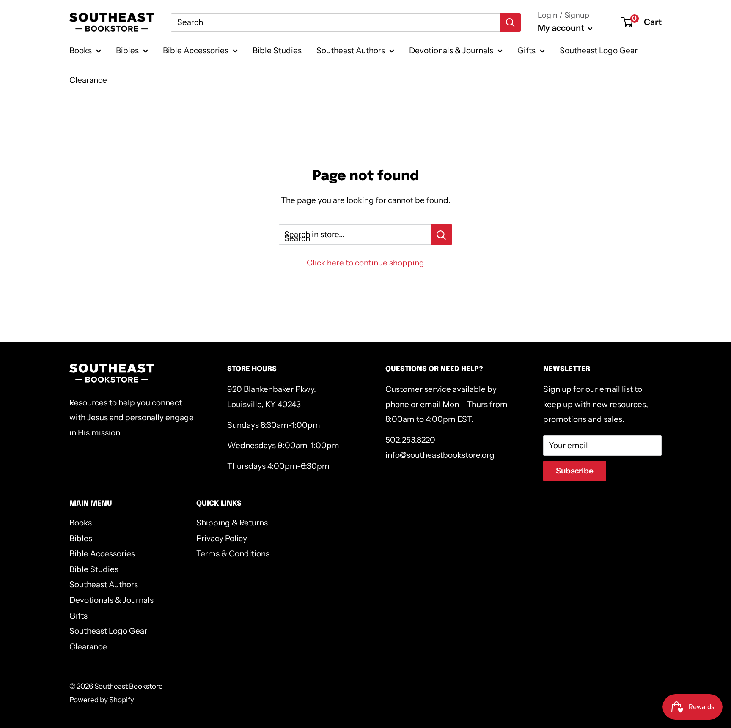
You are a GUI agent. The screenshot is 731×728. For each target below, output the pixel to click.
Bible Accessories (195, 50)
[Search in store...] (441, 234)
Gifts (526, 50)
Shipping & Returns (232, 523)
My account (562, 28)
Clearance (88, 80)
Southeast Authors (350, 50)
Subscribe (575, 471)
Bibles (127, 50)
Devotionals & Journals (451, 50)
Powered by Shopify (101, 699)
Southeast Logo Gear (599, 50)
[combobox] (335, 22)
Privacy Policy (221, 538)
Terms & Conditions (232, 553)
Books (80, 50)
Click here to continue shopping (365, 263)
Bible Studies (277, 50)
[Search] (510, 22)
